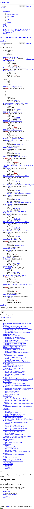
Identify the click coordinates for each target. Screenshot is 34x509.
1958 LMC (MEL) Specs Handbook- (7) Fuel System (18, 185)
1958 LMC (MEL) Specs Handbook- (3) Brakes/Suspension (14, 212)
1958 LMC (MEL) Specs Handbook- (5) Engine (17, 193)
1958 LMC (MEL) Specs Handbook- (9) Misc (16, 176)
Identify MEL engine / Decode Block (13, 138)
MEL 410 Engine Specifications (12, 112)
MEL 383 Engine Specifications (12, 121)
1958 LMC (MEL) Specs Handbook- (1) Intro (16, 231)
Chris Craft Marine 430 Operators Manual (15, 156)
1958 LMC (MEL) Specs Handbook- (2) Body (16, 222)
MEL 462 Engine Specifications (12, 130)
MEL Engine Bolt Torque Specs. (12, 239)
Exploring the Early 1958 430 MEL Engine (15, 103)
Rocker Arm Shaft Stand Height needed (14, 275)
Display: (3, 307)
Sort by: (16, 307)
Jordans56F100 (9, 140)
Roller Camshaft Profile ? (10, 147)
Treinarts (7, 259)
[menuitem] (12, 14)
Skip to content (4, 2)
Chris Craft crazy (19, 245)
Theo (6, 59)
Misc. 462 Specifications (10, 294)
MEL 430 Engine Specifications (12, 87)
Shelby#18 (8, 158)
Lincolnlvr (8, 149)
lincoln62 (16, 100)
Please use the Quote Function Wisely (14, 68)
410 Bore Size (7, 266)
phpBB (9, 506)
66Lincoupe (8, 296)
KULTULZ (17, 118)
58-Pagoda (8, 104)
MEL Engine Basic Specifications (15, 37)
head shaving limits (9, 257)
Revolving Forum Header (10, 57)
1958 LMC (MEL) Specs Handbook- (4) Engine (17, 202)
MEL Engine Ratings (9, 248)
